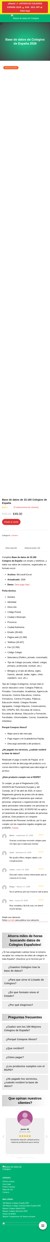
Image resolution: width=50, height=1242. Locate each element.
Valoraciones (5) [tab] (32, 548)
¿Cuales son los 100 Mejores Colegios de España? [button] (22, 1028)
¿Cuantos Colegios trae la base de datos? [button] (22, 969)
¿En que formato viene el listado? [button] (21, 994)
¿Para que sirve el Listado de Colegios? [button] (24, 981)
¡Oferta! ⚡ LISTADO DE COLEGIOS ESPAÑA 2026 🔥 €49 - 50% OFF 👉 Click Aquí (25, 7)
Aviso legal (7, 1184)
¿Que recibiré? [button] (15, 1048)
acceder (11, 920)
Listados (14, 535)
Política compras (9, 1187)
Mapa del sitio (8, 1190)
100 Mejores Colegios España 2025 (16, 1203)
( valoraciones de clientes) (26, 507)
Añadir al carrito (11, 522)
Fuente (15, 828)
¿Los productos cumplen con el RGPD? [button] (24, 1068)
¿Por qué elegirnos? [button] (20, 1004)
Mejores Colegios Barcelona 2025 (15, 1211)
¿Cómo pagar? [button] (15, 1057)
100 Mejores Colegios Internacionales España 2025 (22, 1206)
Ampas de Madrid (9, 1214)
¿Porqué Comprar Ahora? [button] (21, 1039)
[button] (46, 1137)
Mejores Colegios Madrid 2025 (14, 1208)
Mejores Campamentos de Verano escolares (19, 1216)
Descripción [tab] (11, 548)
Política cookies (8, 1181)
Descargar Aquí (22, 584)
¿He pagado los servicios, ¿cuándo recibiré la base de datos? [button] (21, 1082)
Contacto (6, 1192)
